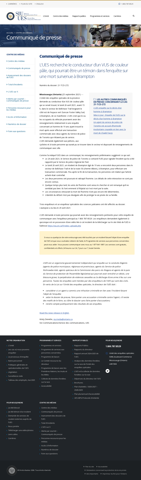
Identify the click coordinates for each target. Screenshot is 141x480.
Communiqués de (19, 68)
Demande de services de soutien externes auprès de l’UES (20, 419)
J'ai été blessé (14, 408)
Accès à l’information (49, 445)
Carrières (12, 4)
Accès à (17, 117)
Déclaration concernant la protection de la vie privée (106, 470)
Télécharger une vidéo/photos (20, 430)
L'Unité (46, 16)
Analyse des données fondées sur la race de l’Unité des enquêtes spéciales (87, 364)
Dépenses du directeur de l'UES (87, 379)
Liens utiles (13, 434)
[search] (134, 16)
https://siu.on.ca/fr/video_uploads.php (64, 225)
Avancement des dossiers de (18, 76)
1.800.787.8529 (127, 4)
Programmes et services (99, 16)
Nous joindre (13, 426)
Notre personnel (15, 361)
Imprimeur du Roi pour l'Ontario (114, 474)
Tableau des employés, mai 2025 (21, 380)
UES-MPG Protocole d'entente (86, 398)
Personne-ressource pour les (18, 109)
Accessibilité (46, 386)
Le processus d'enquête (18, 357)
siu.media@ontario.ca (63, 319)
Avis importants (92, 474)
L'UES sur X (45, 427)
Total (15, 84)
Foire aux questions (49, 453)
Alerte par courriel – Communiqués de (17, 99)
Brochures (78, 383)
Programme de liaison (50, 357)
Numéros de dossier (49, 449)
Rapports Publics (81, 345)
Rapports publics (79, 16)
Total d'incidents (48, 423)
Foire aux (16, 131)
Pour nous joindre (50, 33)
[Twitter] (107, 371)
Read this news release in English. (54, 313)
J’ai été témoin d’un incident (19, 412)
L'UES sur (13, 91)
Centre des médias (60, 16)
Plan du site (26, 4)
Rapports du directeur (83, 349)
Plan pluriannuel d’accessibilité (87, 394)
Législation (12, 372)
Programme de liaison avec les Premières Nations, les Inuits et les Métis (54, 371)
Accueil (9, 33)
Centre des (16, 61)
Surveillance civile (15, 376)
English (40, 4)
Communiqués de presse (51, 412)
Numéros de (17, 124)
